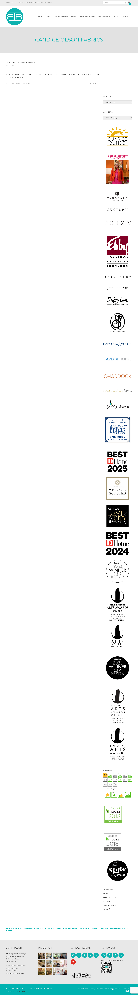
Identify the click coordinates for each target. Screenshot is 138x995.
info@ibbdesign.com (17, 973)
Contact (126, 16)
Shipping (106, 901)
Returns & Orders (109, 897)
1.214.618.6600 (48, 2)
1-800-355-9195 (21, 966)
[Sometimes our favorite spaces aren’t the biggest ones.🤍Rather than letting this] (63, 963)
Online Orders (108, 890)
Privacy (105, 893)
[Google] (109, 955)
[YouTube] (73, 962)
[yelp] (104, 955)
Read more (93, 83)
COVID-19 (106, 909)
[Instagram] (73, 955)
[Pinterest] (84, 955)
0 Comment (27, 83)
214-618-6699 (13, 971)
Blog (116, 16)
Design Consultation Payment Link (112, 961)
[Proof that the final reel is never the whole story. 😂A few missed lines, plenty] (63, 956)
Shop (49, 16)
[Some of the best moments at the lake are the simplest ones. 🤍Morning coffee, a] (56, 956)
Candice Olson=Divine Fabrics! (20, 62)
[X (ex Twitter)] (90, 955)
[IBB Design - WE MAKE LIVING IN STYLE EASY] (14, 16)
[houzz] (96, 955)
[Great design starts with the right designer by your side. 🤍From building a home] (49, 963)
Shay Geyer (17, 83)
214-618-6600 (14, 968)
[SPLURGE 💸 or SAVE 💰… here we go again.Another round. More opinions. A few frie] (63, 971)
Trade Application (110, 905)
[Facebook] (79, 955)
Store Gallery (61, 16)
